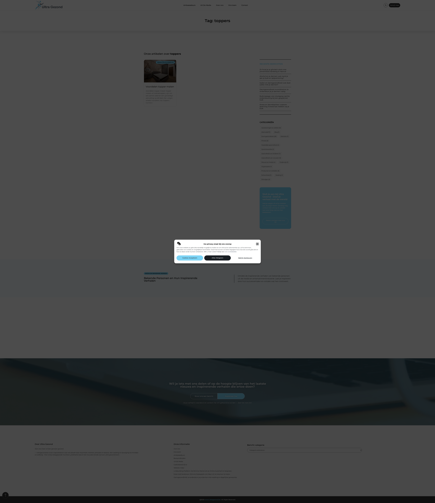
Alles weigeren (217, 258)
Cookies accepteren (189, 258)
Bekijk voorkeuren (245, 258)
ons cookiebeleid (230, 251)
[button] (257, 244)
